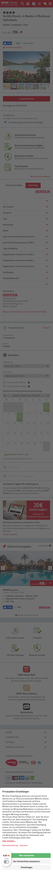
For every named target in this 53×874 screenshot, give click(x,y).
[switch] (6, 861)
